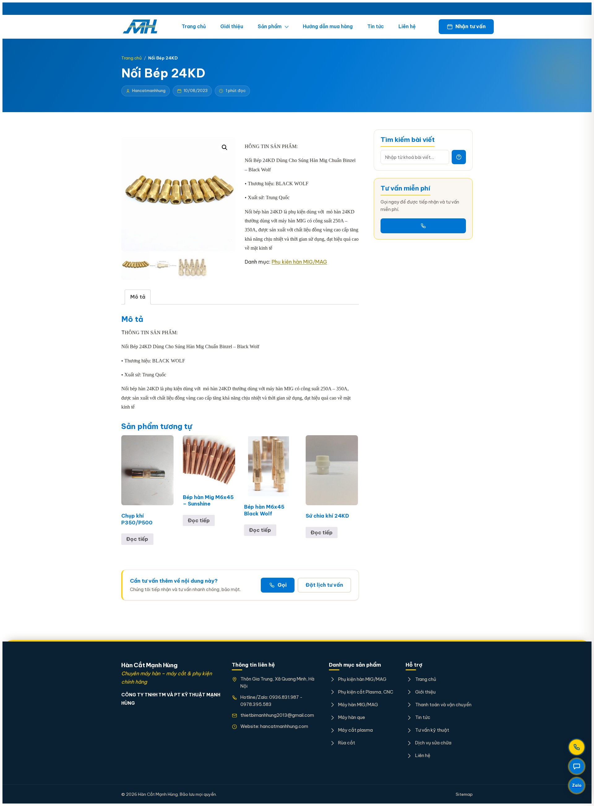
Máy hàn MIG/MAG (358, 704)
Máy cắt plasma (355, 730)
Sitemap (464, 794)
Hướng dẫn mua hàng (328, 26)
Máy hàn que (351, 717)
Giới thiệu (231, 26)
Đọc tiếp (137, 539)
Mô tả (137, 297)
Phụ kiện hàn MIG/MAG (299, 262)
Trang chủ (194, 26)
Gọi (282, 585)
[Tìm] (459, 157)
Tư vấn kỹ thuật (432, 730)
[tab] (138, 297)
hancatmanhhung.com (284, 726)
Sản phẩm (270, 26)
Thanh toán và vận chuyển (443, 704)
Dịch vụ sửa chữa (433, 743)
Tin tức (375, 26)
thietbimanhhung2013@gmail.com (277, 715)
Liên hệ (407, 26)
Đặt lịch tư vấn (324, 585)
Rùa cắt (346, 743)
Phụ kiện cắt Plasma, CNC (365, 692)
